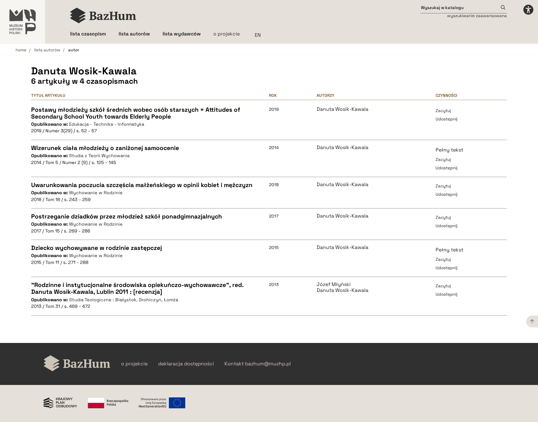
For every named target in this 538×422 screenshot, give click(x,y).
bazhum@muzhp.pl (268, 364)
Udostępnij (446, 119)
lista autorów (47, 50)
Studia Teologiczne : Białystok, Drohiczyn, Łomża (123, 299)
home (21, 50)
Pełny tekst (449, 150)
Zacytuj (443, 110)
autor (73, 50)
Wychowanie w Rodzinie (96, 192)
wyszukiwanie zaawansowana (477, 15)
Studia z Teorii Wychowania (99, 155)
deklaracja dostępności (186, 364)
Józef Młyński (334, 284)
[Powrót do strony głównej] (77, 364)
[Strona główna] (103, 15)
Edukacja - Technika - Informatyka (106, 124)
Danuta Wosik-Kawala (342, 109)
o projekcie (226, 33)
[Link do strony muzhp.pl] (22, 22)
